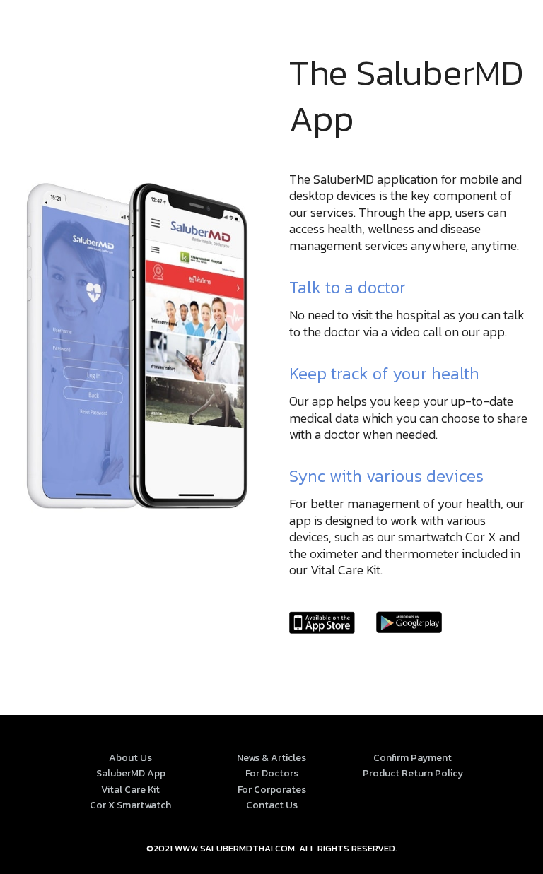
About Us (130, 757)
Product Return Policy (413, 773)
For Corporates (272, 789)
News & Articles (271, 757)
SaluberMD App (130, 773)
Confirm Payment (412, 757)
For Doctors (271, 773)
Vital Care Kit (130, 789)
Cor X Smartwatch (130, 805)
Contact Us (272, 805)
